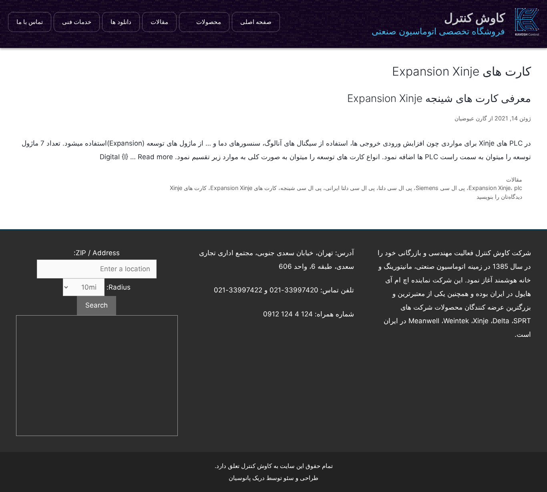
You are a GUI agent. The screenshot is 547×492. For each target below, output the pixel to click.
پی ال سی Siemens (440, 187)
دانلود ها (121, 22)
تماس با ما (29, 22)
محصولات (208, 22)
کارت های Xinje (188, 187)
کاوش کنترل (474, 17)
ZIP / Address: (97, 253)
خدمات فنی (76, 22)
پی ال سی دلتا (395, 187)
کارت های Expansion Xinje (243, 187)
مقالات (159, 22)
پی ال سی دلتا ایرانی (350, 187)
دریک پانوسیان (247, 478)
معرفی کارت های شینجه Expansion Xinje (439, 98)
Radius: (118, 287)
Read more (155, 157)
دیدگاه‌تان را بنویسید (499, 196)
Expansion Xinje (490, 187)
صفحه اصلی (255, 22)
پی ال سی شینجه (301, 187)
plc (518, 187)
